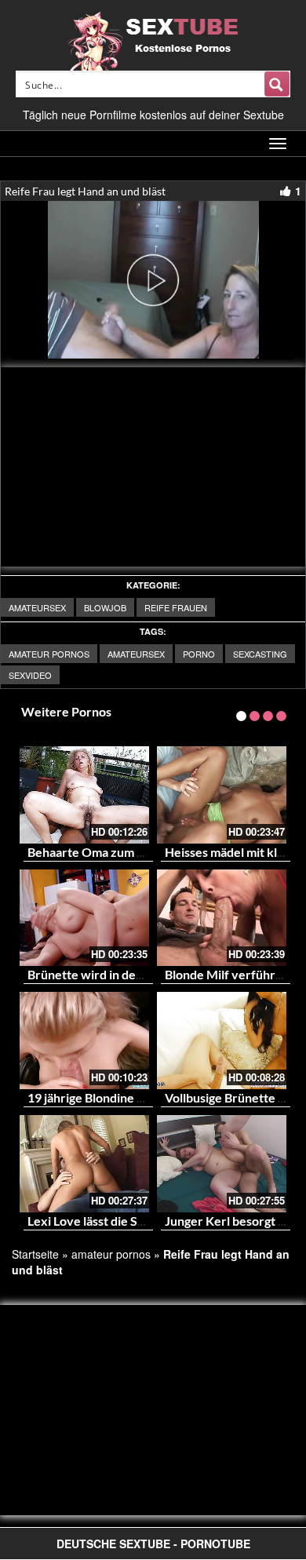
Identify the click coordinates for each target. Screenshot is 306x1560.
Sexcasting (260, 653)
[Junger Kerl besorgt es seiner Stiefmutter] (221, 1163)
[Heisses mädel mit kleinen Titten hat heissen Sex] (221, 795)
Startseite (35, 1254)
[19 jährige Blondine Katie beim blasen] (84, 1040)
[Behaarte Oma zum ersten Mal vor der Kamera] (84, 795)
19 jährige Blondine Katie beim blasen (131, 1097)
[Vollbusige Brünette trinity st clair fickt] (221, 1040)
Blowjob (105, 607)
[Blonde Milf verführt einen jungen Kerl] (221, 918)
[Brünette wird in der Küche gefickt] (84, 918)
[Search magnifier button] (277, 84)
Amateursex (37, 607)
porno (199, 653)
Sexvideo (30, 675)
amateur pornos (49, 653)
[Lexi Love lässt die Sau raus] (84, 1163)
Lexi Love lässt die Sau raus (102, 1220)
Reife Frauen (175, 607)
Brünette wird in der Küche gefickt (124, 974)
